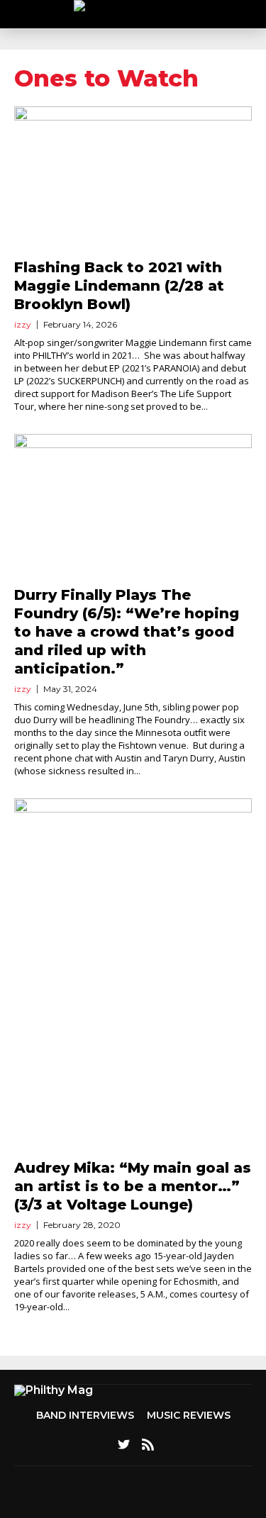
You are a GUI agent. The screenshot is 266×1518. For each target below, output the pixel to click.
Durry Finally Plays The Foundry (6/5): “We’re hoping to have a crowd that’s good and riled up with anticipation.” (126, 631)
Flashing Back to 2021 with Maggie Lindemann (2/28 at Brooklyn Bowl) (119, 286)
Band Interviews (85, 1415)
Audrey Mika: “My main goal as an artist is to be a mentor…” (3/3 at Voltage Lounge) (132, 1186)
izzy (22, 324)
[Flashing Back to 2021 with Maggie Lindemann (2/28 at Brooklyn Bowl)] (133, 180)
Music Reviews (189, 1415)
